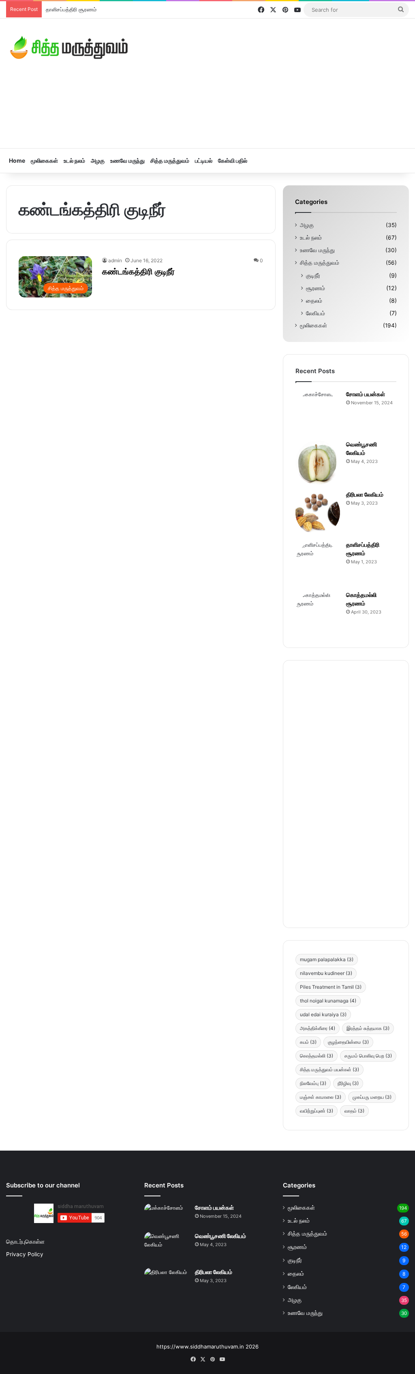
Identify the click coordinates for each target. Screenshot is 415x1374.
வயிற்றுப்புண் (316, 1111)
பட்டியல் (203, 160)
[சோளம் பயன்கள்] (317, 412)
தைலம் (314, 300)
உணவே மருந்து (127, 160)
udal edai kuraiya (323, 1014)
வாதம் (354, 1111)
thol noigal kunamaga (328, 1001)
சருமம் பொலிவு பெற (368, 1056)
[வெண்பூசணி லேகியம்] (317, 462)
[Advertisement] (276, 83)
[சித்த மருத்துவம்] (69, 47)
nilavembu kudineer (326, 973)
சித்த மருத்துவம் (169, 160)
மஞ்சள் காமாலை (320, 1097)
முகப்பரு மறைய (372, 1097)
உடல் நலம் (74, 160)
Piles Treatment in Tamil (331, 987)
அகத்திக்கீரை (317, 1028)
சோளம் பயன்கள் (365, 394)
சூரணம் (315, 288)
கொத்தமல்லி (316, 1056)
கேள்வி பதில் (232, 160)
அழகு (98, 160)
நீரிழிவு (348, 1083)
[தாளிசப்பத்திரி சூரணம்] (317, 563)
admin (115, 260)
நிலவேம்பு (313, 1083)
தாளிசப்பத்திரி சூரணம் (71, 9)
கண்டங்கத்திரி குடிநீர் (138, 271)
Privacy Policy (24, 1254)
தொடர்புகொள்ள (25, 1241)
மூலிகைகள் (44, 160)
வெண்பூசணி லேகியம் (220, 1235)
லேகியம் (315, 313)
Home (17, 160)
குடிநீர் (313, 275)
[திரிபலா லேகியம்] (317, 513)
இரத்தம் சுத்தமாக (368, 1028)
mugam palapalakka (326, 959)
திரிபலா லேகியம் (364, 494)
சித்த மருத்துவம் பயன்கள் (329, 1069)
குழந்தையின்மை (348, 1042)
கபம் (308, 1042)
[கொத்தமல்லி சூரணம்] (317, 613)
